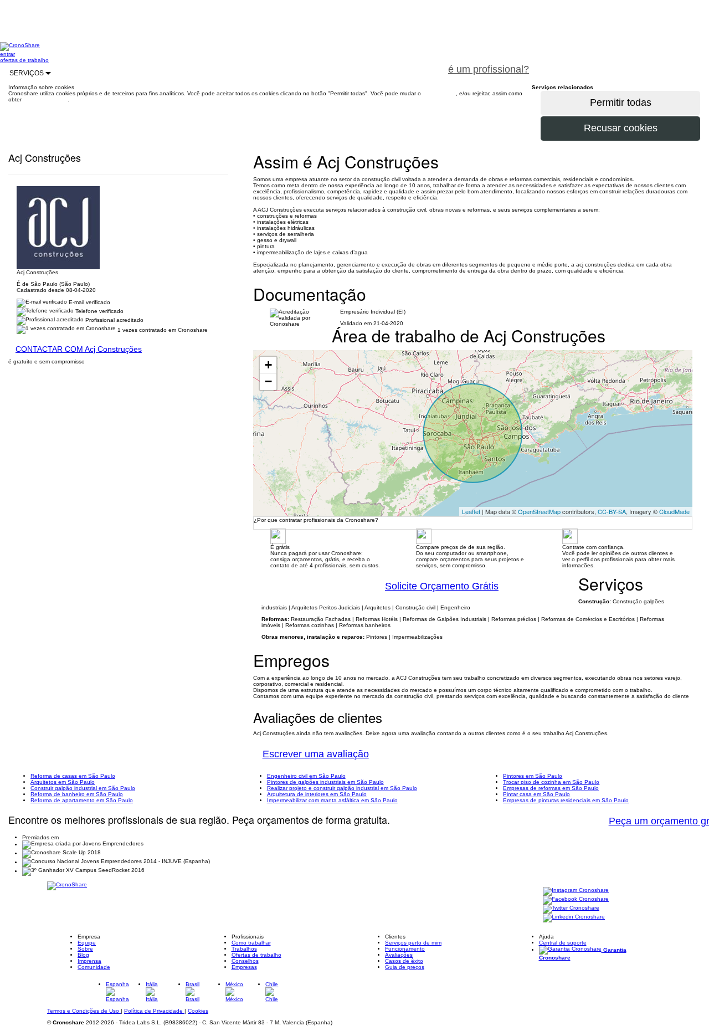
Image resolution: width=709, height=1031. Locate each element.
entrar (7, 54)
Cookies (198, 1011)
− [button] (268, 381)
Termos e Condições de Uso (84, 1011)
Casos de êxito (404, 961)
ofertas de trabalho (24, 60)
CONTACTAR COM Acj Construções (79, 349)
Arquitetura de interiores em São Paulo (317, 794)
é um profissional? (488, 69)
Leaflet (471, 511)
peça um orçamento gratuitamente (624, 63)
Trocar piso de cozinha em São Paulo (551, 782)
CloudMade (674, 511)
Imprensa (89, 961)
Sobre (85, 949)
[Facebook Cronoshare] (576, 900)
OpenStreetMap (539, 511)
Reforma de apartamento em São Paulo (81, 800)
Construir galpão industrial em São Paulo (82, 788)
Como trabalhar (251, 943)
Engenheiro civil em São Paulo (306, 776)
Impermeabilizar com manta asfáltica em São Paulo (332, 800)
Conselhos (245, 961)
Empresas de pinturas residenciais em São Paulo (566, 800)
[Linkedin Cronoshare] (574, 918)
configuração (439, 93)
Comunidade (94, 967)
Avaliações (399, 955)
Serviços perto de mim (413, 943)
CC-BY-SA (612, 511)
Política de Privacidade (154, 1011)
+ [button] (268, 365)
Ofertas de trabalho (256, 955)
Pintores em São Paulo (532, 776)
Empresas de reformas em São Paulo (551, 788)
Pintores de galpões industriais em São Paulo (325, 782)
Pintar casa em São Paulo (536, 794)
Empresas (244, 967)
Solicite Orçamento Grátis (442, 586)
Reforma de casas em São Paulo (72, 776)
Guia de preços (404, 967)
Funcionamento (405, 949)
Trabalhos (244, 949)
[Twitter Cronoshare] (571, 909)
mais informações (45, 99)
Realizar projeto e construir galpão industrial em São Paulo (342, 788)
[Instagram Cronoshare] (576, 891)
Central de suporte (563, 943)
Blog (83, 955)
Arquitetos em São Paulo (62, 782)
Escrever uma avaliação (316, 754)
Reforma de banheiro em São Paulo (76, 794)
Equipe (87, 943)
